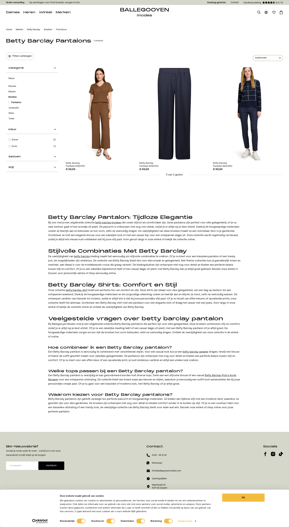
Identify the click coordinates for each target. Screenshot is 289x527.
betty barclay (82, 256)
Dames (13, 12)
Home (9, 30)
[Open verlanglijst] (274, 12)
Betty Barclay (33, 30)
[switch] (110, 521)
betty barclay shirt (77, 290)
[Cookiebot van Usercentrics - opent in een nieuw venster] (40, 521)
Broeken (48, 30)
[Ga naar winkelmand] (281, 12)
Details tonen (185, 521)
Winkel (45, 12)
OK (243, 497)
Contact (235, 3)
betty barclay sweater (195, 352)
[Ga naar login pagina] (266, 12)
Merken (63, 12)
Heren (29, 12)
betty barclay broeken (108, 223)
